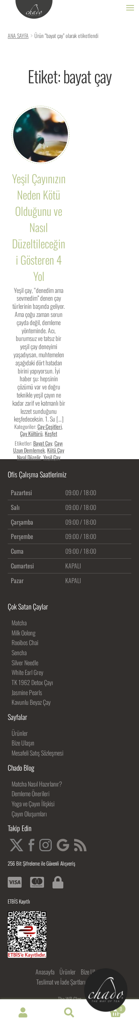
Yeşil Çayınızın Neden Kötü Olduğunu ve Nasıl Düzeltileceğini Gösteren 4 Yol (39, 227)
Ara (69, 1013)
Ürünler (20, 733)
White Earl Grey (27, 672)
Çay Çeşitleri (49, 426)
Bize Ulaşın (23, 742)
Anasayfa (45, 971)
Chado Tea (34, 9)
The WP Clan (69, 999)
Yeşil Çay (51, 457)
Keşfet (51, 433)
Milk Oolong (24, 632)
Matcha (19, 622)
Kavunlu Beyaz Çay (31, 702)
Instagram (45, 845)
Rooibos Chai (25, 642)
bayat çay (42, 443)
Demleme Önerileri (30, 793)
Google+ (63, 845)
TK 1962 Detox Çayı (32, 682)
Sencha (19, 652)
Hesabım (23, 1013)
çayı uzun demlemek (38, 446)
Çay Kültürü (31, 433)
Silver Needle (25, 662)
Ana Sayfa (18, 35)
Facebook (31, 845)
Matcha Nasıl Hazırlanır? (37, 783)
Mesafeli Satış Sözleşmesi (37, 752)
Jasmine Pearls (27, 692)
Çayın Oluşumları (29, 813)
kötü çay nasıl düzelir (40, 453)
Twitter (17, 845)
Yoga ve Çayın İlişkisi (33, 803)
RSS (80, 845)
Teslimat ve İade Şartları (60, 981)
